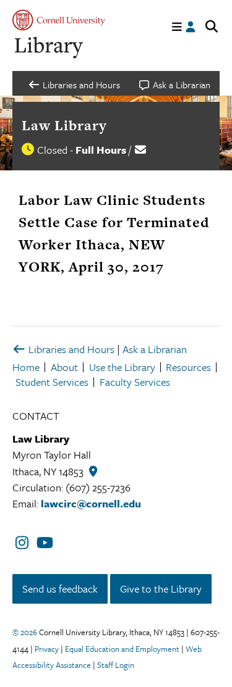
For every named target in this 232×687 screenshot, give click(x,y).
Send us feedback (60, 588)
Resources (188, 367)
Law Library (64, 125)
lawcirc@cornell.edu (91, 503)
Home (26, 367)
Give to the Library (161, 588)
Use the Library (122, 367)
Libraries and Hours (70, 349)
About (64, 367)
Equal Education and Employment (122, 649)
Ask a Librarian (154, 349)
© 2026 (24, 632)
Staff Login (115, 665)
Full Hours (100, 149)
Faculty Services (135, 381)
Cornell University (58, 20)
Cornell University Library (49, 48)
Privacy (47, 649)
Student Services (51, 381)
